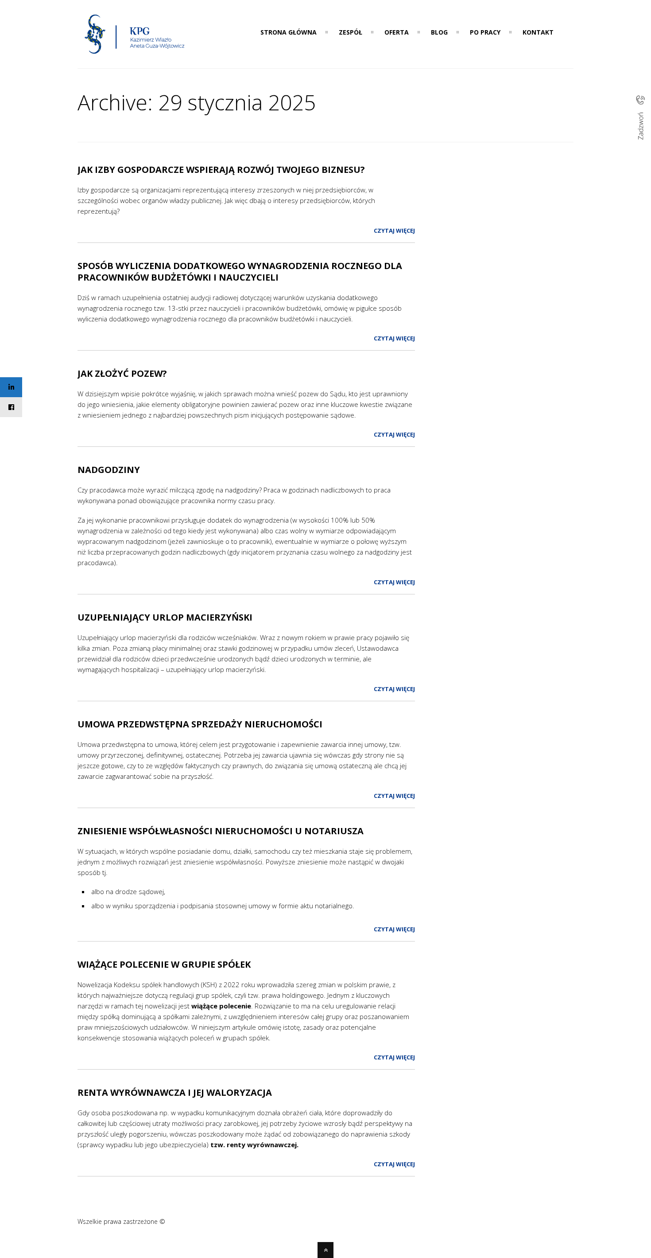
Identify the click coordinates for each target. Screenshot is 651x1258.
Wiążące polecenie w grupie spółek (164, 964)
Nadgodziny (109, 470)
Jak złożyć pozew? (122, 373)
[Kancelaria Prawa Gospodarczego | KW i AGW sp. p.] (135, 56)
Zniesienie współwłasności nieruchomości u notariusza (221, 831)
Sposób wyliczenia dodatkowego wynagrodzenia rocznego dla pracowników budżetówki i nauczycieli (240, 271)
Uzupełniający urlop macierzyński (165, 617)
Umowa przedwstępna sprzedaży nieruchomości (200, 724)
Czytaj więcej (394, 230)
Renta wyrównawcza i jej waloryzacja (175, 1092)
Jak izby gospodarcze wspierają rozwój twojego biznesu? (221, 170)
